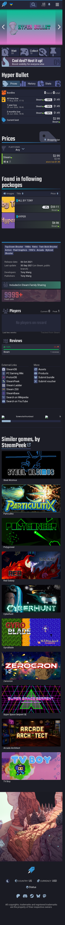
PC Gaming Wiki (14, 373)
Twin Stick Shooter (48, 246)
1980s (28, 246)
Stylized (49, 250)
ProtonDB (11, 377)
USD (48, 880)
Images (10, 193)
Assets (42, 369)
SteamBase (12, 393)
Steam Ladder (14, 385)
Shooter (9, 253)
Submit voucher (47, 381)
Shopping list (53, 140)
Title (19, 193)
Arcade (40, 250)
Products (43, 373)
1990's (32, 250)
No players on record (31, 323)
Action (8, 250)
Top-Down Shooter (14, 246)
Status (32, 887)
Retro (35, 246)
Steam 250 (12, 389)
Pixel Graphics (20, 250)
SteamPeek (12, 381)
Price (53, 193)
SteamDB (11, 369)
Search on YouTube (17, 401)
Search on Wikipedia (17, 397)
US (25, 880)
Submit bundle (46, 377)
